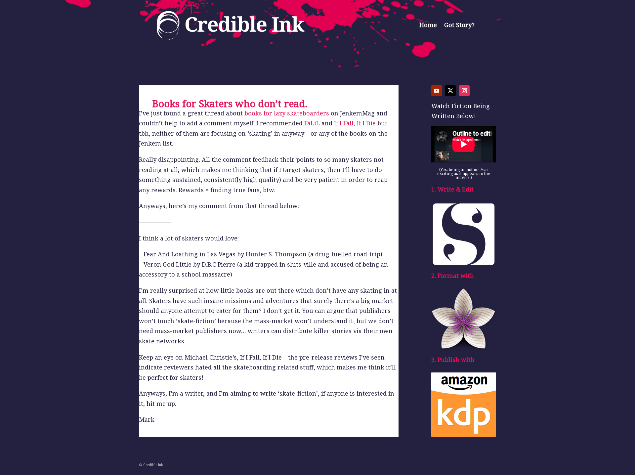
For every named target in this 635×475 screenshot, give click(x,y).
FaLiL (312, 123)
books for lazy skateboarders (286, 113)
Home (428, 25)
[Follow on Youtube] (436, 90)
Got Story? (459, 25)
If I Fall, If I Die (355, 123)
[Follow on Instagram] (464, 90)
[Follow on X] (450, 90)
